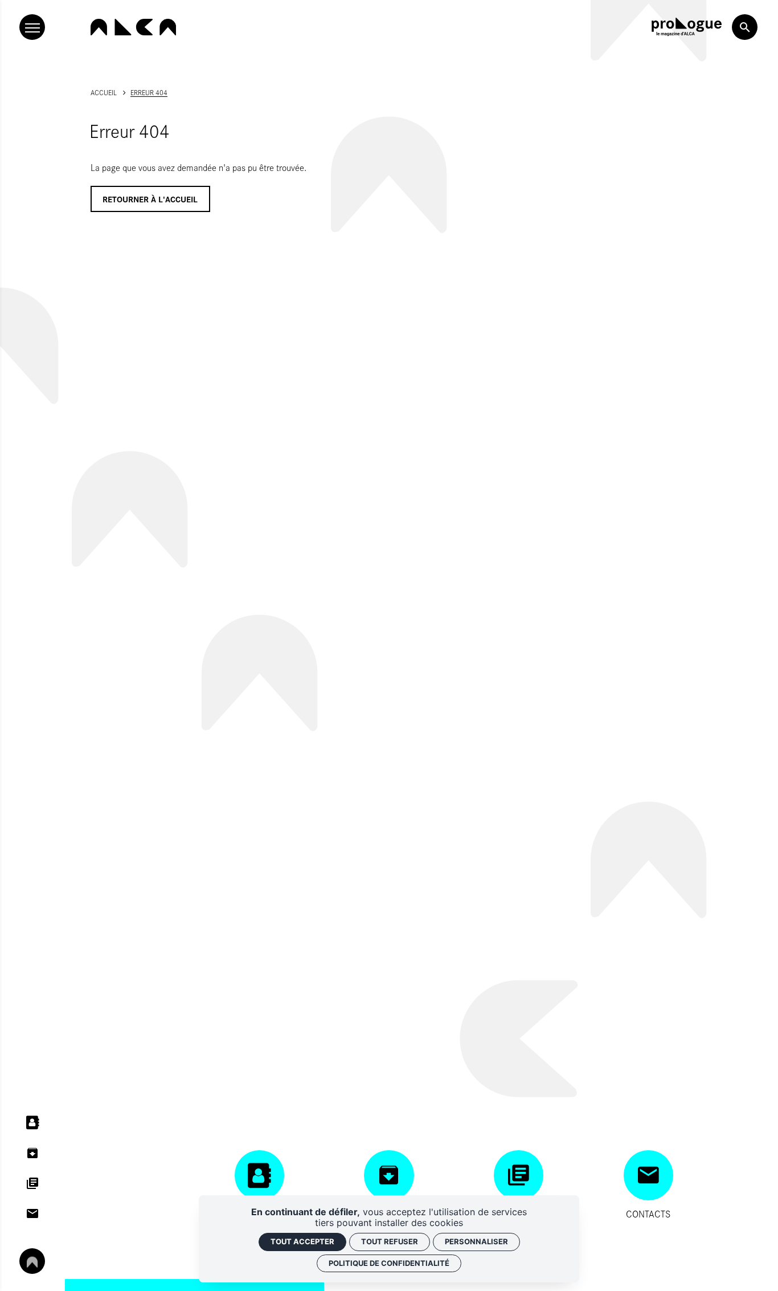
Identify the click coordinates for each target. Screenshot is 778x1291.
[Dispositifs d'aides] (32, 1183)
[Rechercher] (744, 27)
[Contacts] (32, 1214)
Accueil (104, 92)
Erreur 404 (148, 92)
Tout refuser (389, 1241)
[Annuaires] (32, 1122)
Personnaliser (476, 1241)
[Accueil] (133, 27)
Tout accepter (302, 1241)
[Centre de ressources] (32, 1153)
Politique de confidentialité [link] (389, 1263)
